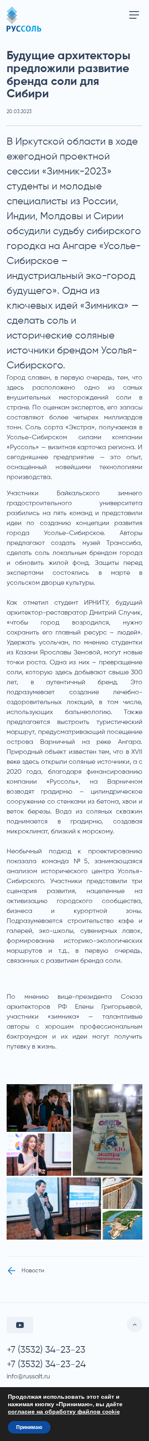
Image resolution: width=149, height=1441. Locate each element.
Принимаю (29, 1427)
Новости (33, 1271)
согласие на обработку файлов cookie (64, 1412)
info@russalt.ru (28, 1376)
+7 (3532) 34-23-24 (46, 1364)
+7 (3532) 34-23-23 (46, 1350)
